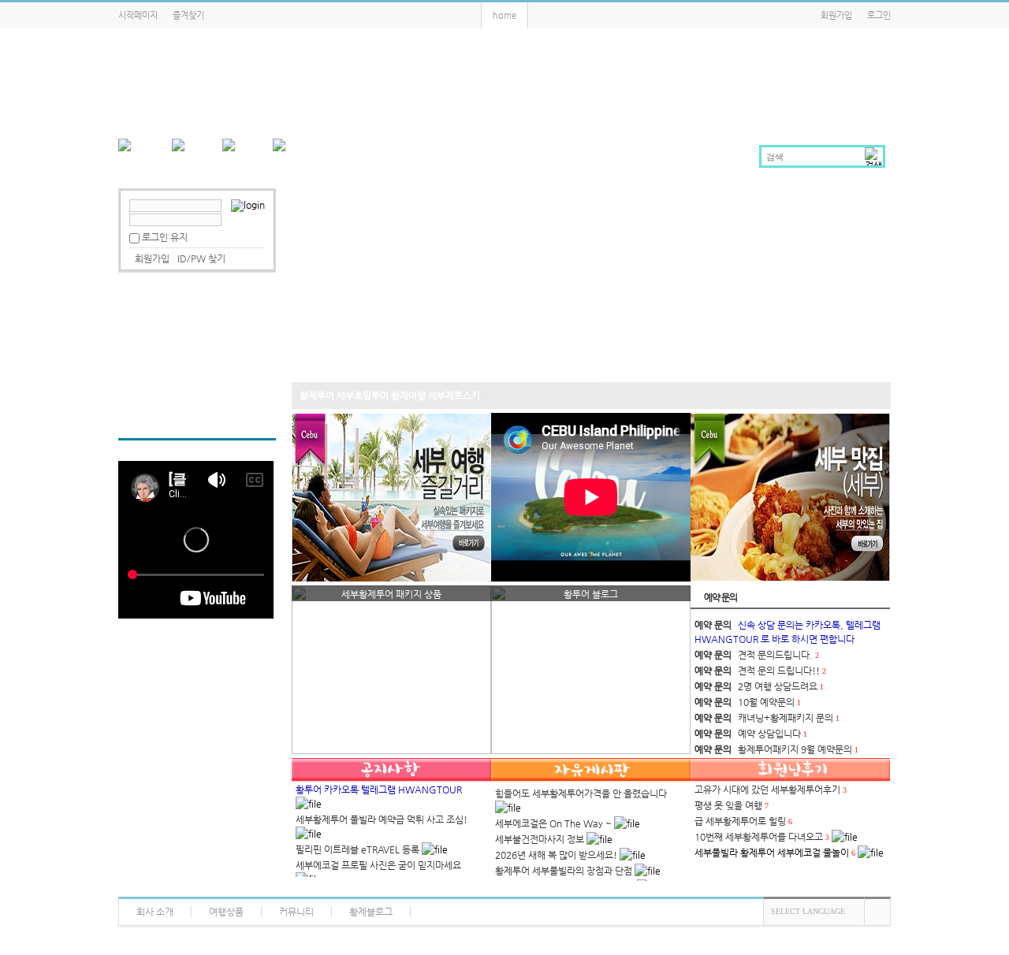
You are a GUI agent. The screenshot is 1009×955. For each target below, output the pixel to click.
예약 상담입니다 (769, 733)
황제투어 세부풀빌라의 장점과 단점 (563, 870)
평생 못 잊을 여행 (728, 805)
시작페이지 (138, 15)
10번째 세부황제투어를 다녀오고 (758, 836)
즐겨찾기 (188, 15)
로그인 (879, 15)
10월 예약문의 (766, 702)
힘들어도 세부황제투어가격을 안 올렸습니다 (581, 793)
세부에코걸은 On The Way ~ (553, 823)
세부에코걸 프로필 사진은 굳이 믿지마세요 (378, 865)
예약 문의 (720, 597)
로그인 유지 (165, 237)
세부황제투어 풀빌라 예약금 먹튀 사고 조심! (381, 819)
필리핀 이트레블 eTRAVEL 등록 (357, 849)
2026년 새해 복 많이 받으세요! (556, 854)
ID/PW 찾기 (201, 258)
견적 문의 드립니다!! (779, 670)
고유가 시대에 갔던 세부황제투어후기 (767, 789)
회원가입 (836, 15)
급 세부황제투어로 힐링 (740, 821)
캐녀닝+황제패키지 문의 (785, 717)
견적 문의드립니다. (775, 654)
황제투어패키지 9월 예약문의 (795, 749)
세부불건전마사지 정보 (539, 839)
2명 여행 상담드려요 (777, 686)
